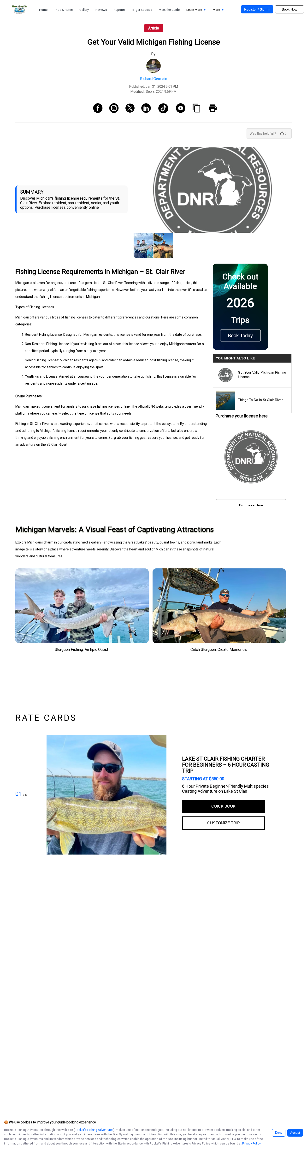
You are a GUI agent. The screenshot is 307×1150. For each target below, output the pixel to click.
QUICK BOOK (223, 806)
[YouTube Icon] (178, 109)
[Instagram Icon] (112, 109)
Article (153, 28)
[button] (196, 11)
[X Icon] (128, 109)
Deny (278, 1132)
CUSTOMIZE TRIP (223, 823)
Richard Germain (153, 78)
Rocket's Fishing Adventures (94, 1130)
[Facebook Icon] (96, 109)
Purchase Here (251, 505)
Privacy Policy (251, 1143)
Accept (295, 1132)
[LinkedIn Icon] (144, 109)
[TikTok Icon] (161, 109)
